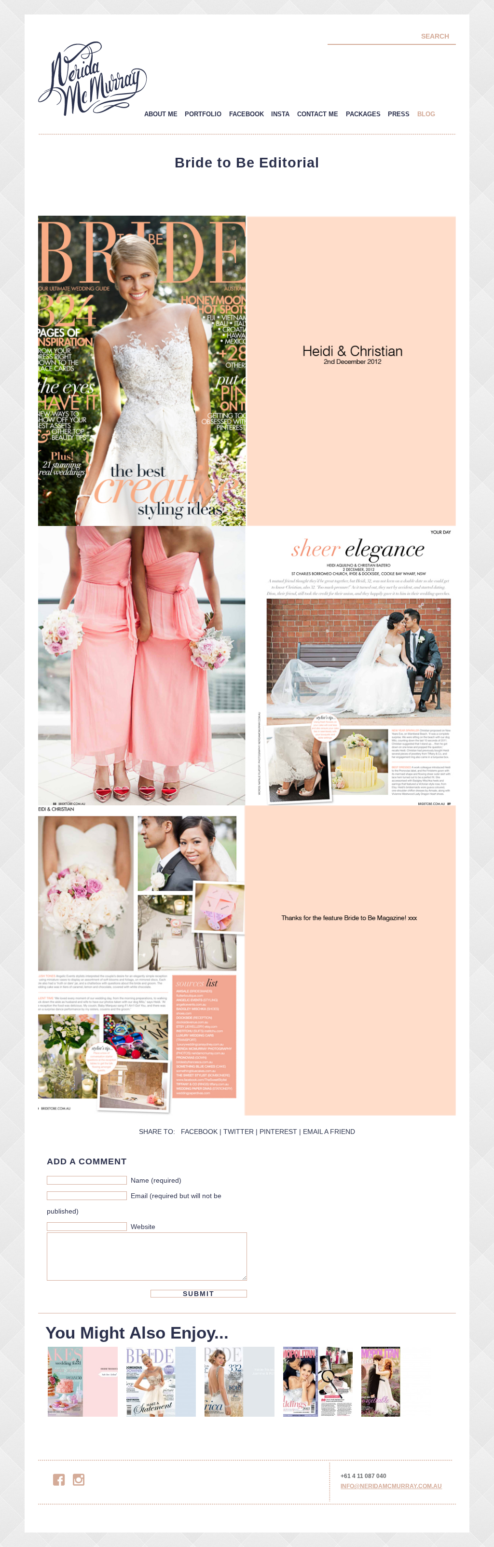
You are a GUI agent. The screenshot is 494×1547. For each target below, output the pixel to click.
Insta (280, 114)
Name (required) (156, 1180)
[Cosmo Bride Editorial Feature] (318, 1385)
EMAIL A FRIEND (329, 1131)
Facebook (246, 114)
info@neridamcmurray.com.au (391, 1486)
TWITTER (238, 1131)
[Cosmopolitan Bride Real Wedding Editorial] (396, 1385)
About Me (161, 114)
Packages (363, 114)
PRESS (399, 114)
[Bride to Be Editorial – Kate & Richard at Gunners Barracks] (82, 1385)
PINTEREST (278, 1131)
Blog (426, 114)
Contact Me (317, 114)
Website (143, 1226)
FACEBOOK (199, 1131)
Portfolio (203, 114)
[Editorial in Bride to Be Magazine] (239, 1385)
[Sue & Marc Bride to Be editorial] (161, 1385)
